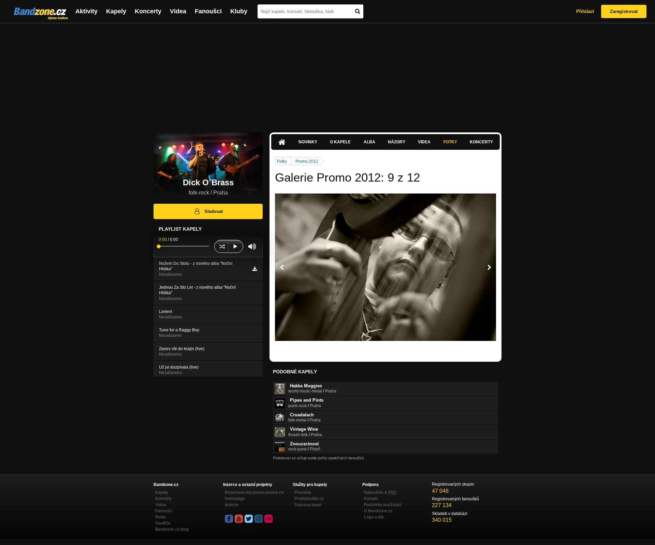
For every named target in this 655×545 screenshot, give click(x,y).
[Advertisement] (327, 74)
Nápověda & (380, 492)
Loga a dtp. (374, 517)
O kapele (340, 142)
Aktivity (86, 11)
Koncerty (148, 11)
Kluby (238, 11)
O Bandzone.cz (378, 510)
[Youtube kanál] (239, 519)
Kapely (116, 11)
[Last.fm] (268, 519)
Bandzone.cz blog (172, 529)
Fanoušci (208, 11)
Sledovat (213, 211)
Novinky (308, 142)
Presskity (302, 492)
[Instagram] (258, 519)
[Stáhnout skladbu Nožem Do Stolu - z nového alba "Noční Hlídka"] (254, 269)
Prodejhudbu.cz (309, 498)
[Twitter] (249, 519)
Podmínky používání (383, 504)
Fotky (450, 142)
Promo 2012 (306, 161)
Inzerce (231, 504)
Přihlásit (585, 11)
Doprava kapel (308, 504)
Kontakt (371, 498)
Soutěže (163, 523)
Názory (396, 142)
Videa (178, 11)
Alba (369, 142)
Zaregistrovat (624, 11)
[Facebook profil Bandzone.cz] (229, 519)
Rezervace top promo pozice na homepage (254, 495)
